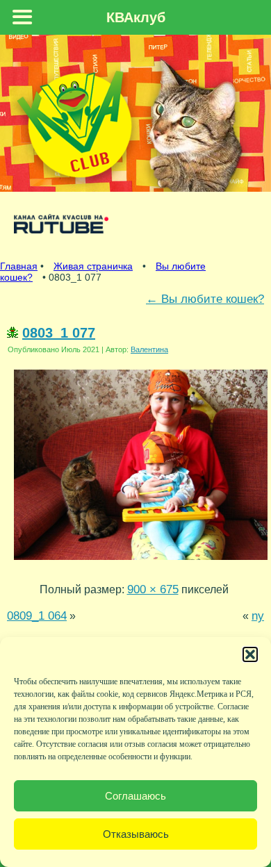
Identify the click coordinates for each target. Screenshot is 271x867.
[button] (250, 654)
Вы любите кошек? (205, 299)
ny (258, 615)
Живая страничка (93, 266)
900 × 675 (153, 589)
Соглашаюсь (135, 796)
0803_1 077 (58, 332)
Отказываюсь (136, 834)
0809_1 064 (37, 615)
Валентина (149, 349)
